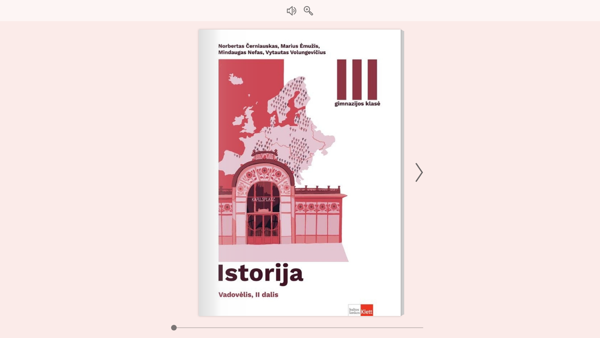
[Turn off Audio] (291, 10)
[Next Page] (417, 172)
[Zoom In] (308, 10)
